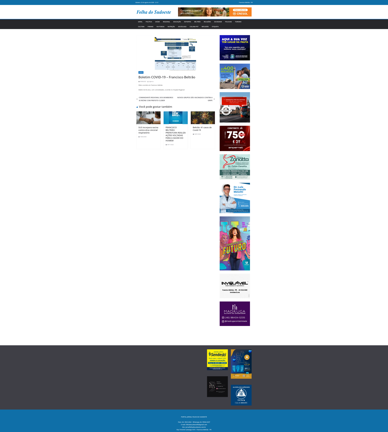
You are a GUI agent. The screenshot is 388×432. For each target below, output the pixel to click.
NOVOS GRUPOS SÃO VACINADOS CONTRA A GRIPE (194, 99)
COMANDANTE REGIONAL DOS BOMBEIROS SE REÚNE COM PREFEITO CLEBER (156, 99)
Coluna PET (194, 27)
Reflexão (205, 27)
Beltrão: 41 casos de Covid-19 (202, 128)
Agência (151, 81)
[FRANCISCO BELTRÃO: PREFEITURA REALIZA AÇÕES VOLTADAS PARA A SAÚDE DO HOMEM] (176, 113)
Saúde (157, 22)
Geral (140, 22)
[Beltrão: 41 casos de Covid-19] (203, 113)
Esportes (187, 22)
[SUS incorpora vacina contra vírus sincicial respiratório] (148, 113)
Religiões (207, 22)
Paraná (150, 27)
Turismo (238, 22)
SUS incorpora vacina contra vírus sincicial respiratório (148, 130)
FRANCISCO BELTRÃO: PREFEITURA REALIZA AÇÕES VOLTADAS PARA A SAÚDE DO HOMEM (176, 134)
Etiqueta (215, 27)
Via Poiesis (160, 27)
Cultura (141, 27)
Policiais (228, 22)
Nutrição (171, 27)
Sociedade (218, 22)
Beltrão (197, 22)
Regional (166, 22)
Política (149, 22)
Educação (177, 22)
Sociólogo (182, 27)
